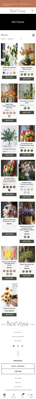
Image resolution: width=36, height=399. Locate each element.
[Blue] (25, 189)
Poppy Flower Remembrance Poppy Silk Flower (9, 106)
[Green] (32, 150)
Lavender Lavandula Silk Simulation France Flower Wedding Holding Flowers (27, 229)
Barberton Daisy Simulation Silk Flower (26, 183)
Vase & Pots (18, 332)
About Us (18, 382)
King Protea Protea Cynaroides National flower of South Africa (9, 180)
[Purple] (11, 72)
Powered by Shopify (25, 390)
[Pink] (32, 74)
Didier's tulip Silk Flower (9, 67)
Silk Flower (18, 340)
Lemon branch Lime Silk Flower (27, 102)
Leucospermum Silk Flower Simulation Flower (27, 144)
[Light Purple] (11, 271)
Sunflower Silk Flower (9, 308)
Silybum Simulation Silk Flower (27, 265)
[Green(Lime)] (28, 108)
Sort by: (3, 39)
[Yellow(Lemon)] (25, 108)
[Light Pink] (25, 192)
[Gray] (30, 271)
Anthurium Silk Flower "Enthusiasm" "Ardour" (9, 220)
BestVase (16, 390)
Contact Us (18, 386)
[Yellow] (9, 116)
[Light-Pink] (9, 229)
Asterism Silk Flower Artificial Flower (26, 68)
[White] (7, 72)
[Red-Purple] (28, 237)
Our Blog (18, 378)
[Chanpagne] (28, 192)
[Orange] (14, 72)
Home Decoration (18, 336)
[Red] (4, 72)
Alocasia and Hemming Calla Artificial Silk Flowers (9, 263)
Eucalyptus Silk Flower (9, 149)
